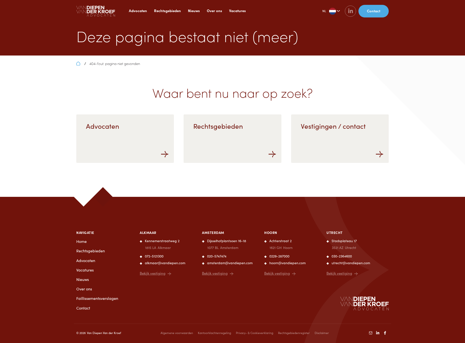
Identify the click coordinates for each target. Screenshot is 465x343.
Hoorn (270, 232)
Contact (83, 308)
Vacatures (237, 10)
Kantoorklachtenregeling (214, 333)
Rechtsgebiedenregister (294, 333)
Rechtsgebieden (167, 10)
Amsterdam (213, 232)
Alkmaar (148, 232)
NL (324, 11)
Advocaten (138, 10)
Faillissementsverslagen (97, 298)
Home (81, 241)
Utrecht (334, 232)
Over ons (214, 10)
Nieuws (194, 10)
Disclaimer (322, 333)
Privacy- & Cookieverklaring (254, 333)
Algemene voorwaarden (177, 333)
